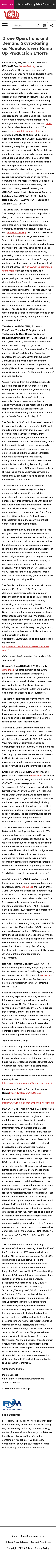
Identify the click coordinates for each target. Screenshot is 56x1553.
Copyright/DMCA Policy (19, 1548)
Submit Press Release (17, 1542)
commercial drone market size (25, 131)
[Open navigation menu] (5, 25)
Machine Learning (16, 232)
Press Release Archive (32, 1536)
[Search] (38, 25)
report (49, 123)
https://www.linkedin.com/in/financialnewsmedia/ (28, 1102)
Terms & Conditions (41, 1542)
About (15, 1536)
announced (8, 669)
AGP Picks (7, 4)
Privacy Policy (42, 1548)
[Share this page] (52, 25)
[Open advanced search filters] (44, 25)
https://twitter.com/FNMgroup (25, 1093)
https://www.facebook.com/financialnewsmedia (27, 1083)
